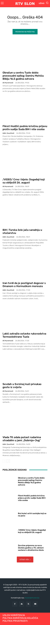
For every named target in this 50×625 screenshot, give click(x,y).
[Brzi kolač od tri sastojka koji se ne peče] (9, 514)
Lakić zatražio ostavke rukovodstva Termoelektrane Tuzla (24, 335)
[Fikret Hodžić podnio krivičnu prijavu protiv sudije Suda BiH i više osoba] (25, 109)
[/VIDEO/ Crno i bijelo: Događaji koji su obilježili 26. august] (25, 162)
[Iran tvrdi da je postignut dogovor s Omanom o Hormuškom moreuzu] (25, 266)
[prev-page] (4, 461)
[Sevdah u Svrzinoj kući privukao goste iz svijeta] (25, 367)
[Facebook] (14, 604)
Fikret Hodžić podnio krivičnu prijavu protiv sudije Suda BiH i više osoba (25, 128)
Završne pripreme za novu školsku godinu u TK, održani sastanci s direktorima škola (31, 547)
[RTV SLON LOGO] (25, 3)
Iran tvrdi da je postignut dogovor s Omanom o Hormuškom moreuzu (24, 284)
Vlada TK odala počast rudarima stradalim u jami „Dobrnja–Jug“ (22, 439)
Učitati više (24, 559)
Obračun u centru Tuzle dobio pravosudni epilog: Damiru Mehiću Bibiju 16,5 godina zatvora (23, 75)
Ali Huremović (8, 83)
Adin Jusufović (8, 133)
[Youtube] (35, 604)
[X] (28, 604)
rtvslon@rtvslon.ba (32, 598)
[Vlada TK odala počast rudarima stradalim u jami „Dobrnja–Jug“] (25, 420)
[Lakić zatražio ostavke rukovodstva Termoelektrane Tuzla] (25, 316)
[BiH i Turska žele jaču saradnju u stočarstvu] (25, 212)
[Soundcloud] (21, 604)
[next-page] (8, 461)
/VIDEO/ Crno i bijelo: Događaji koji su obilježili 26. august (24, 181)
